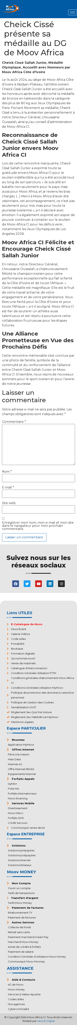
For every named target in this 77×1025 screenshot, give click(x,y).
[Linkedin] (50, 583)
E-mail (8, 487)
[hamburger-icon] (72, 12)
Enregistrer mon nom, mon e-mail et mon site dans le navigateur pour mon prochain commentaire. (38, 525)
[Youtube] (38, 583)
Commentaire (14, 421)
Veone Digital (46, 1020)
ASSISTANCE (20, 968)
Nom (7, 471)
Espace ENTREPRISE (26, 834)
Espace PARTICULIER (26, 728)
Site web (9, 503)
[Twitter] (27, 583)
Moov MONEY (21, 872)
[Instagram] (61, 583)
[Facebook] (15, 583)
